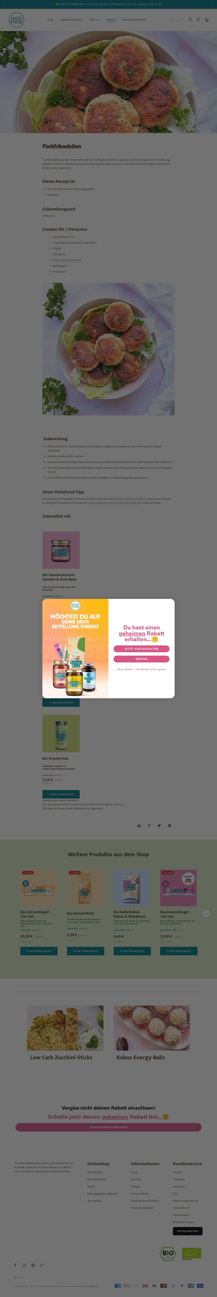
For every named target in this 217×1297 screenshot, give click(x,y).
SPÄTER (142, 659)
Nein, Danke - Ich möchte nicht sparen (141, 669)
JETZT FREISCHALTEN (142, 649)
